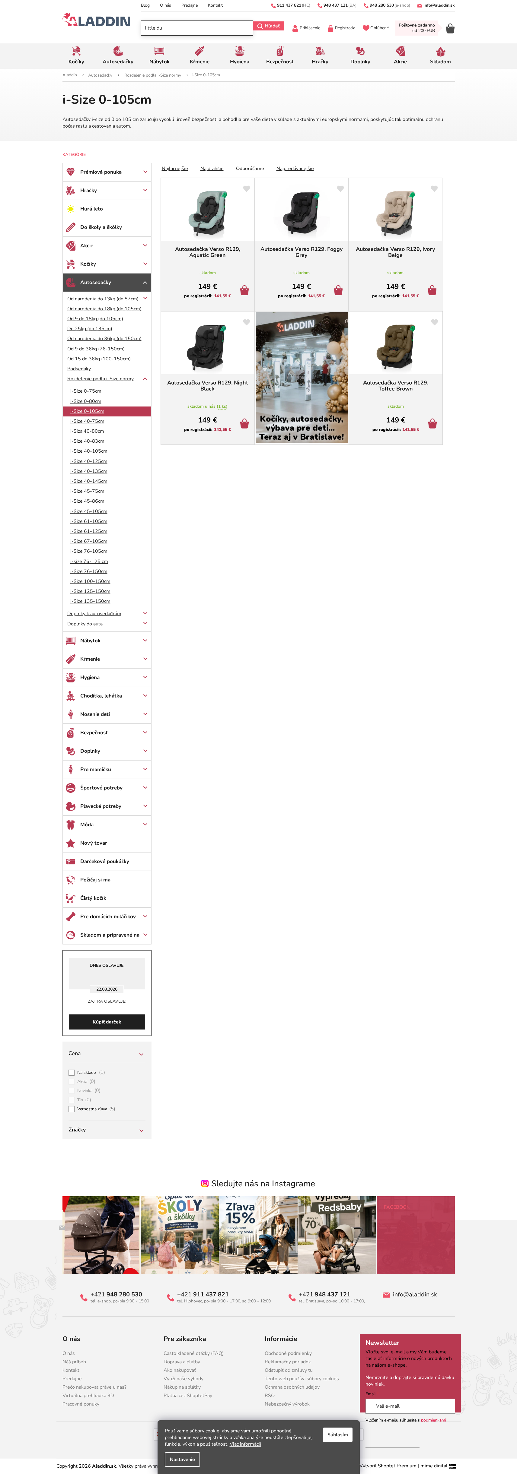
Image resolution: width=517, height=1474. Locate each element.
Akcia (86, 1082)
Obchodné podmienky (288, 1353)
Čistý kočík (93, 898)
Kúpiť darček (107, 1022)
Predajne (189, 5)
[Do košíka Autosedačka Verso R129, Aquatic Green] (245, 291)
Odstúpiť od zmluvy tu (289, 1370)
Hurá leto (91, 208)
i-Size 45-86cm (87, 501)
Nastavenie (182, 1459)
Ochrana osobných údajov (292, 1387)
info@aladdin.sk (415, 1294)
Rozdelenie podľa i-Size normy (100, 378)
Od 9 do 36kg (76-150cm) (96, 349)
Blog (145, 5)
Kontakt (215, 5)
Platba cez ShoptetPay (188, 1395)
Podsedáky (79, 368)
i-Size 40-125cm (88, 461)
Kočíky (88, 264)
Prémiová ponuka (101, 172)
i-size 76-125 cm (89, 561)
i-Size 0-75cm (85, 391)
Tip (84, 1100)
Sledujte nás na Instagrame (263, 1183)
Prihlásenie (310, 28)
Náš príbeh (74, 1362)
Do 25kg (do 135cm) (89, 328)
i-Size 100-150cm (90, 581)
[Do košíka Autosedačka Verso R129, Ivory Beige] (433, 291)
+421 (116, 1294)
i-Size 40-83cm (87, 441)
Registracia (345, 28)
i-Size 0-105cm (87, 411)
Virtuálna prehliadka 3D (88, 1395)
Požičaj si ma (95, 879)
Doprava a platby (182, 1362)
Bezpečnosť (94, 732)
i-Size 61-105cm (88, 521)
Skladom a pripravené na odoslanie (109, 938)
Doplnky (90, 751)
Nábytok (90, 640)
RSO (270, 1395)
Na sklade (91, 1073)
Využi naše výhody (183, 1378)
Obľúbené (379, 28)
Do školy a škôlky (101, 227)
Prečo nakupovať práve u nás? (94, 1387)
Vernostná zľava (96, 1109)
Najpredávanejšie (295, 168)
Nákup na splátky (182, 1387)
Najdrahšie (212, 168)
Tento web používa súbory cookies (302, 1378)
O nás (165, 5)
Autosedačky (95, 282)
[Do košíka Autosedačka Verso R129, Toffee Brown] (433, 424)
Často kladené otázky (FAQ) (194, 1353)
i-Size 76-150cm (88, 571)
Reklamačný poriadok (288, 1362)
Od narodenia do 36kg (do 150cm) (104, 338)
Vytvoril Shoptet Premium (387, 1466)
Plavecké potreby (100, 806)
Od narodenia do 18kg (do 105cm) (104, 308)
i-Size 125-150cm (90, 591)
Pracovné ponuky (80, 1404)
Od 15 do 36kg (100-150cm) (99, 359)
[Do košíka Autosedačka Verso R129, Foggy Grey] (339, 291)
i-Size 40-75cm (87, 421)
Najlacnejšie (175, 168)
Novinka (89, 1091)
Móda (87, 824)
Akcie (86, 245)
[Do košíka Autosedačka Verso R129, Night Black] (245, 424)
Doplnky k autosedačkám (94, 613)
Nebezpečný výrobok (287, 1404)
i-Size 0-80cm (85, 401)
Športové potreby (101, 787)
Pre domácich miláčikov (108, 916)
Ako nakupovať (180, 1370)
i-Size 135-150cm (90, 601)
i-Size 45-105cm (88, 511)
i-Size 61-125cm (88, 531)
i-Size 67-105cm (88, 541)
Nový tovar (93, 843)
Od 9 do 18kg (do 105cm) (95, 318)
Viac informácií (245, 1444)
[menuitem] (76, 56)
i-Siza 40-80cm (87, 431)
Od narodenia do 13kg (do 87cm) (103, 299)
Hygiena (90, 677)
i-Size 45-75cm (87, 491)
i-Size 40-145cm (88, 481)
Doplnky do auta (85, 624)
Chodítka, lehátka (101, 695)
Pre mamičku (95, 769)
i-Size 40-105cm (88, 451)
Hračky (88, 190)
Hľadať (272, 26)
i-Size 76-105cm (88, 551)
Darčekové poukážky (104, 861)
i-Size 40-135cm (88, 471)
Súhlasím (337, 1434)
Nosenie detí (95, 714)
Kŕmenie (90, 659)
